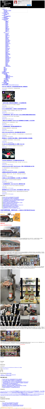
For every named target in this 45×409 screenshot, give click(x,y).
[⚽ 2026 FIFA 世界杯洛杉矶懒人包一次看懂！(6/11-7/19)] (9, 203)
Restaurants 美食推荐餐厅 (28, 392)
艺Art (19, 395)
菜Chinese (7, 22)
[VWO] (18, 5)
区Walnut (7, 64)
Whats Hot (7, 368)
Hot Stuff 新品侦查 (6, 18)
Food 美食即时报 (4, 17)
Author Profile (9, 373)
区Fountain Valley (8, 43)
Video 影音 (14, 394)
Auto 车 (4, 391)
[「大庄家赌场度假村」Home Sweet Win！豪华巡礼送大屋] (9, 207)
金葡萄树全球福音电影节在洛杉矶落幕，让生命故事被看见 (13, 172)
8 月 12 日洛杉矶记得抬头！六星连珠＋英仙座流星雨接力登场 (14, 108)
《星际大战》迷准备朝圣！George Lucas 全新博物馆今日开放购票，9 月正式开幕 (18, 120)
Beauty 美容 (6, 391)
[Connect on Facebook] (20, 408)
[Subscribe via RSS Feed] (4, 408)
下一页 (2, 357)
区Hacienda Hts (8, 46)
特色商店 (21, 367)
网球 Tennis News (6, 80)
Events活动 (28, 391)
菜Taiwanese (7, 30)
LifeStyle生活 (14, 392)
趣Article (29, 395)
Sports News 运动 (4, 73)
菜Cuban (7, 23)
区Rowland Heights (8, 57)
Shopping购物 (34, 392)
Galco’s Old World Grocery (10, 367)
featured (3, 367)
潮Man (5, 395)
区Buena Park (7, 37)
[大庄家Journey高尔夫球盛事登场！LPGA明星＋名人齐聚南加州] (10, 206)
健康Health (29, 394)
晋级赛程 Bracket (8, 75)
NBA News (7, 79)
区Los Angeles (8, 51)
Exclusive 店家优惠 (6, 13)
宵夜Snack (5, 69)
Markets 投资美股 (6, 83)
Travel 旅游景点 (11, 394)
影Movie (39, 394)
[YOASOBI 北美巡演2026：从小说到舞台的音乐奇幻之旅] (9, 204)
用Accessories (11, 395)
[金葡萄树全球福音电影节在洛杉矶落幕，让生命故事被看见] (10, 205)
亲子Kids (22, 395)
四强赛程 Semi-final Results (9, 76)
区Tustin (7, 63)
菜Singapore (7, 29)
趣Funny (32, 395)
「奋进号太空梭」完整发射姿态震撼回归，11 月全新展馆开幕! (14, 102)
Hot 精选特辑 (3, 71)
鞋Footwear (38, 395)
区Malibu (7, 52)
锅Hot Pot (5, 70)
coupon (9, 391)
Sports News (38, 392)
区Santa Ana (7, 59)
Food (39, 391)
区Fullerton (7, 44)
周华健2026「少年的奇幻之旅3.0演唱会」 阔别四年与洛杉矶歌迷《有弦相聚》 (17, 138)
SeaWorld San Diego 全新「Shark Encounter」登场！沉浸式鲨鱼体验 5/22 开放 (18, 166)
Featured (4, 368)
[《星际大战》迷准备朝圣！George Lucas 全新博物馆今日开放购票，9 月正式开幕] (13, 200)
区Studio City (7, 61)
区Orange (7, 55)
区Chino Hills (7, 39)
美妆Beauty (17, 395)
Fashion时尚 (32, 391)
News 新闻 (20, 392)
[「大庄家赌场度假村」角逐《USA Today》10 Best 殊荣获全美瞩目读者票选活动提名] (13, 199)
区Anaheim (7, 34)
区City (4, 32)
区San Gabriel (7, 58)
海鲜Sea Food (7, 28)
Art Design (1, 391)
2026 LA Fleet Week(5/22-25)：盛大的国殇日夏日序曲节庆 (13, 132)
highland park (16, 367)
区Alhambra (7, 33)
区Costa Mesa (7, 41)
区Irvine (7, 47)
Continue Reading (4, 89)
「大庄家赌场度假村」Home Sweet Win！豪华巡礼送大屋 (13, 183)
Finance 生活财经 (4, 82)
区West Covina (8, 65)
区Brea (6, 36)
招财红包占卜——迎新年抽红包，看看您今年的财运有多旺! (8, 374)
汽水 (18, 367)
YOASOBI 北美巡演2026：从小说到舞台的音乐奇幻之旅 (13, 160)
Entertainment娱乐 (22, 391)
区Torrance (7, 62)
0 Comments (12, 90)
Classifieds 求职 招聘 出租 (5, 72)
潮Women (8, 395)
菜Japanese (7, 26)
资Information (25, 395)
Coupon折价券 (12, 391)
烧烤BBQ (7, 21)
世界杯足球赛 (5, 74)
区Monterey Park (8, 53)
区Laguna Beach (8, 48)
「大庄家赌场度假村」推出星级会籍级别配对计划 (11, 126)
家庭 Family (36, 394)
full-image (5, 367)
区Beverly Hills (8, 35)
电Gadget (35, 395)
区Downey (7, 42)
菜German (7, 24)
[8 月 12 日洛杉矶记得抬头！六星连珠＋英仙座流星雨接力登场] (10, 198)
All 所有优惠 (5, 14)
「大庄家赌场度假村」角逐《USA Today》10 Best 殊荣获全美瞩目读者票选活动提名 (19, 114)
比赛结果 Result (8, 77)
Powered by (15, 5)
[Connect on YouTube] (27, 408)
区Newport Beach (8, 54)
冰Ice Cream (5, 68)
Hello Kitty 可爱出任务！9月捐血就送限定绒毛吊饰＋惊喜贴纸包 (14, 86)
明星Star (4, 395)
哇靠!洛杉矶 (3, 407)
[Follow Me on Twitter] (12, 408)
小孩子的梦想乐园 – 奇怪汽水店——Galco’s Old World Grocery (17, 210)
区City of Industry (8, 40)
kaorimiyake (3, 90)
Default (17, 391)
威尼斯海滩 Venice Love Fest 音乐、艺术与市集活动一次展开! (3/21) (15, 189)
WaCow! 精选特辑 (18, 394)
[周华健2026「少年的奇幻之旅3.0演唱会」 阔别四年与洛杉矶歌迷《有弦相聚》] (12, 202)
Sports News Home (42, 392)
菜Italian (7, 25)
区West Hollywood (8, 66)
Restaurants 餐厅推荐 (5, 19)
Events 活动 (3, 15)
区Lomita (7, 50)
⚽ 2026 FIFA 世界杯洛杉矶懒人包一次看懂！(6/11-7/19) (13, 144)
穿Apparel (14, 395)
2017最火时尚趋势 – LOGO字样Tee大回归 (5, 375)
